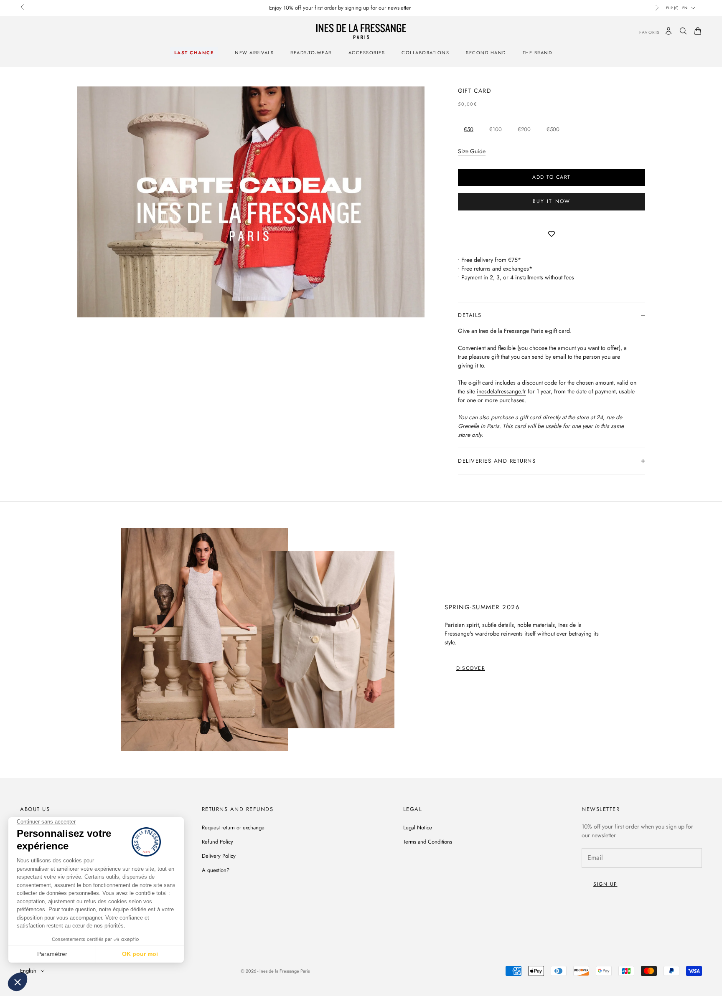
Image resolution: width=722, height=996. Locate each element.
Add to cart (551, 177)
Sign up (605, 884)
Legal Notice (417, 827)
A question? (215, 870)
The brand (537, 52)
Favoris (643, 32)
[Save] (551, 234)
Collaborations (425, 52)
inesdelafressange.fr (501, 391)
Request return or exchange (233, 827)
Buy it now (552, 201)
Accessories (366, 52)
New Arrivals (254, 52)
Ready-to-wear (311, 52)
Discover (470, 668)
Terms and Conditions (427, 842)
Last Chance (194, 52)
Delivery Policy (219, 856)
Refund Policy (217, 842)
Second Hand (486, 52)
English (28, 971)
